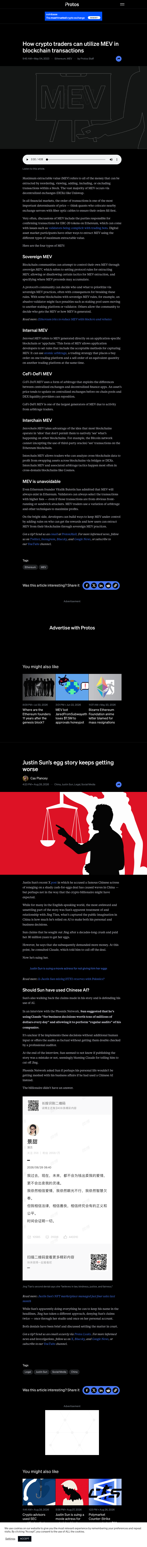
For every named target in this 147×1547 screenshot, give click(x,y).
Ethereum (60, 58)
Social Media (88, 784)
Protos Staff (87, 58)
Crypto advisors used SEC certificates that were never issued (36, 1521)
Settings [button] (10, 1539)
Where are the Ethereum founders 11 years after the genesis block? (37, 716)
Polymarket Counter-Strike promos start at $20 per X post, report (103, 1521)
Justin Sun (67, 784)
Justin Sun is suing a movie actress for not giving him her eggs (68, 968)
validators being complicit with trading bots (78, 228)
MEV (69, 58)
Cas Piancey (39, 778)
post (54, 882)
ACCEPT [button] (24, 1539)
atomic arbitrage (55, 353)
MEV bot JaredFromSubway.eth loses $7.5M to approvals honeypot (71, 716)
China (57, 784)
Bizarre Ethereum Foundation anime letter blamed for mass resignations (102, 716)
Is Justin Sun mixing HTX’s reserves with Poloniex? (71, 979)
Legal (77, 784)
